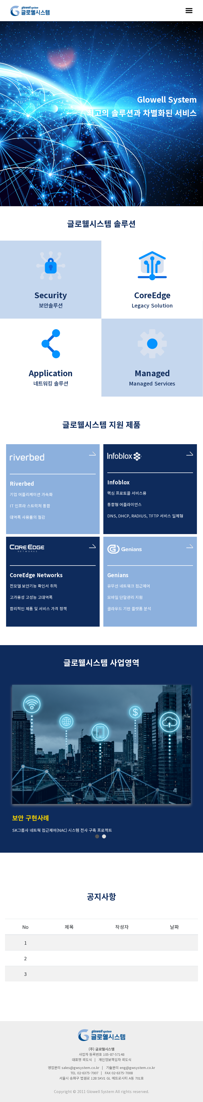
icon (50, 265)
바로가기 (92, 454)
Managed (152, 373)
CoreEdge (152, 295)
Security (50, 295)
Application (51, 373)
